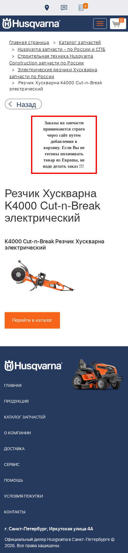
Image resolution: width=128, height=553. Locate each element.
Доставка (47, 8)
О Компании (17, 433)
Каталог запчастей (80, 43)
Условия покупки (23, 496)
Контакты (64, 8)
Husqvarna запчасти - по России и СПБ (62, 49)
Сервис (12, 465)
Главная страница (29, 43)
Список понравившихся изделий (81, 8)
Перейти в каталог (32, 320)
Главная (12, 386)
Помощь (13, 481)
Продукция (16, 402)
